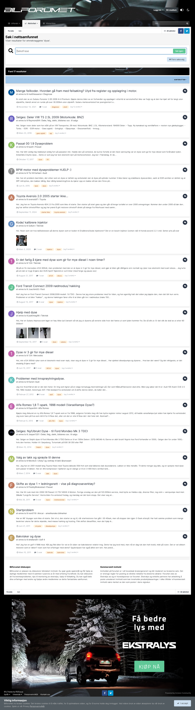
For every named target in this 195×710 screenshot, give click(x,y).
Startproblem (25, 510)
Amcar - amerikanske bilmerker (52, 513)
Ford (43, 289)
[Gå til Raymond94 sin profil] (11, 119)
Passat (38, 147)
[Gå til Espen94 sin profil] (11, 406)
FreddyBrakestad (37, 487)
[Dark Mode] (188, 10)
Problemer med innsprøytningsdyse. (40, 378)
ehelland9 (33, 539)
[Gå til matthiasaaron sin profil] (11, 92)
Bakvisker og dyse (28, 536)
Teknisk (40, 225)
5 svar (45, 342)
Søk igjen (179, 51)
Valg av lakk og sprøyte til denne (38, 457)
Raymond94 (34, 120)
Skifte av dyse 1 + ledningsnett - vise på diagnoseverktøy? (55, 484)
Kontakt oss (45, 694)
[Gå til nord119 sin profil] (11, 511)
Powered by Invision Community (178, 693)
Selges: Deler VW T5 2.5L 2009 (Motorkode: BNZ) (50, 117)
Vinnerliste (50, 23)
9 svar (42, 394)
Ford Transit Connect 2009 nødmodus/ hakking (48, 286)
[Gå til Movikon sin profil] (11, 459)
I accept (183, 703)
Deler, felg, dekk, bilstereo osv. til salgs (60, 120)
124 (30, 263)
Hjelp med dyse (26, 312)
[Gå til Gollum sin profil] (11, 224)
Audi (45, 173)
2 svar (39, 249)
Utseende (17, 694)
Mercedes (38, 355)
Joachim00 (34, 289)
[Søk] (187, 23)
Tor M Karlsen (35, 173)
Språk (6, 694)
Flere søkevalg (177, 59)
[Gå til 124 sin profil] (11, 261)
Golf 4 (42, 539)
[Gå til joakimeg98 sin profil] (11, 314)
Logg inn (158, 10)
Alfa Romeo (43, 408)
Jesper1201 (34, 434)
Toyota (43, 199)
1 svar (44, 107)
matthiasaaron (35, 94)
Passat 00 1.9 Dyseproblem (34, 143)
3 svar (41, 302)
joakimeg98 (34, 315)
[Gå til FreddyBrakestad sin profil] (11, 485)
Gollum (32, 225)
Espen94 (33, 408)
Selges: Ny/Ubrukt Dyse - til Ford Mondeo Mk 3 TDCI (52, 431)
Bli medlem (171, 10)
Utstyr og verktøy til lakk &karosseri (54, 460)
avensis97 (33, 199)
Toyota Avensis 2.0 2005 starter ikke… (42, 196)
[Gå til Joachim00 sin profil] (11, 287)
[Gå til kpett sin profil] (11, 145)
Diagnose (47, 94)
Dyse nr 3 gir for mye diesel (34, 352)
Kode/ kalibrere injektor (32, 222)
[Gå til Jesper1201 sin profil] (11, 432)
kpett (31, 147)
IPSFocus (19, 692)
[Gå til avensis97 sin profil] (11, 197)
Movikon (32, 460)
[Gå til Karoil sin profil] (11, 380)
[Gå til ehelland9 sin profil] (11, 538)
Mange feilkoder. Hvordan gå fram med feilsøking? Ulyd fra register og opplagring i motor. (76, 91)
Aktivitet (31, 23)
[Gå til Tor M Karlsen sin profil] (11, 171)
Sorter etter (179, 79)
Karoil (31, 382)
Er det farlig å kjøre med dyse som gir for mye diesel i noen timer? (60, 259)
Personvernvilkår (31, 694)
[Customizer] (182, 10)
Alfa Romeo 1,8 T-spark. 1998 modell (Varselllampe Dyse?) (55, 405)
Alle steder (177, 23)
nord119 (32, 513)
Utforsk (14, 23)
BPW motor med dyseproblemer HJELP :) (43, 169)
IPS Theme (8, 692)
